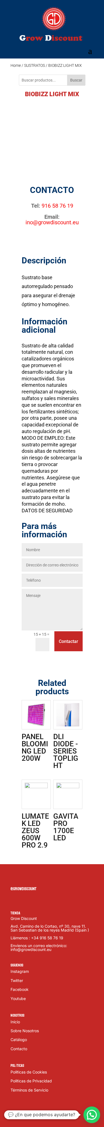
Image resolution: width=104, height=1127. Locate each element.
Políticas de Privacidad (31, 1080)
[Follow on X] (26, 877)
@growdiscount (23, 889)
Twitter (17, 980)
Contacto (19, 1048)
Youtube (18, 998)
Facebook (20, 989)
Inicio (15, 1021)
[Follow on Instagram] (37, 877)
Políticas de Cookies (29, 1072)
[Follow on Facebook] (15, 877)
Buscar (76, 80)
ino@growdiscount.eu (52, 222)
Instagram (20, 971)
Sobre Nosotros (25, 1030)
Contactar (68, 641)
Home (16, 65)
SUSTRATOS (34, 65)
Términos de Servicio (29, 1090)
